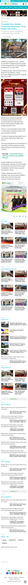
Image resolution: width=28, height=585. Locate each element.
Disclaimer (21, 577)
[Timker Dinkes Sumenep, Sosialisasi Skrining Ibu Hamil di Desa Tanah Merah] (7, 254)
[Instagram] (15, 573)
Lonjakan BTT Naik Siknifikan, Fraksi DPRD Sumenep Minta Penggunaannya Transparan (7, 247)
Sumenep (4, 540)
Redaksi (16, 577)
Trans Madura (7, 36)
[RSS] (21, 573)
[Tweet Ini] (17, 216)
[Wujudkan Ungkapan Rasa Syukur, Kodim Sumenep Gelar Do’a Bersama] (5, 324)
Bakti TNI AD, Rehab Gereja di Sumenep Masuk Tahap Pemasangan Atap (20, 247)
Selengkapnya (13, 399)
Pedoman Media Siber (14, 579)
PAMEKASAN (12, 540)
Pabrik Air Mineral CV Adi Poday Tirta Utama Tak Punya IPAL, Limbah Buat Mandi (17, 344)
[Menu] (2, 4)
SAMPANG (21, 540)
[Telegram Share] (23, 216)
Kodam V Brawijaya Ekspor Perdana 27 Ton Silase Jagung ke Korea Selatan (18, 351)
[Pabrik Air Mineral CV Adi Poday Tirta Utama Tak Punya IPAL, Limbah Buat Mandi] (5, 345)
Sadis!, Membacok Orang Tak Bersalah (16, 331)
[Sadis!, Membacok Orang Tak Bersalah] (5, 331)
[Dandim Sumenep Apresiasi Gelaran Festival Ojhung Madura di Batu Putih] (14, 357)
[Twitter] (10, 573)
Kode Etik (10, 577)
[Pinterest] (13, 573)
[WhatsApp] (18, 573)
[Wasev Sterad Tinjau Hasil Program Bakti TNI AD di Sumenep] (7, 226)
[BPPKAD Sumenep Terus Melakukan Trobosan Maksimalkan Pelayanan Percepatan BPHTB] (5, 338)
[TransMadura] (11, 4)
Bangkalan (4, 543)
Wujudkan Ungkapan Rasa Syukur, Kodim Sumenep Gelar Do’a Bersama (18, 324)
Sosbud (6, 21)
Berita (2, 21)
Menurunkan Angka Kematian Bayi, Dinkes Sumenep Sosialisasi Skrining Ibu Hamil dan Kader (20, 261)
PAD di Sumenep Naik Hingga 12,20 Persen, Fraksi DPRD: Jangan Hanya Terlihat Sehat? (20, 232)
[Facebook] (7, 573)
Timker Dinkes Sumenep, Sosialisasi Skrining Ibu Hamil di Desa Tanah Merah (7, 261)
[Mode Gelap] (23, 4)
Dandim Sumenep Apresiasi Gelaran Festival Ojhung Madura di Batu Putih (18, 362)
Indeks (5, 577)
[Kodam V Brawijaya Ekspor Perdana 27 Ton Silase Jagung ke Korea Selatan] (5, 352)
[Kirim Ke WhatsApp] (26, 216)
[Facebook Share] (14, 216)
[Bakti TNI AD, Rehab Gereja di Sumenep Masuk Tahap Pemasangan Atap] (21, 240)
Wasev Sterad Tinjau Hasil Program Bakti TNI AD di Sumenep (7, 232)
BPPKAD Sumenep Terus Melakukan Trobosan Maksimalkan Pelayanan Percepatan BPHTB (18, 338)
